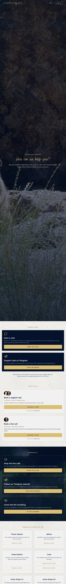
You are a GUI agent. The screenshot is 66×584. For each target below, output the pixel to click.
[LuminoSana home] (12, 3)
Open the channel (33, 491)
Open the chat (33, 347)
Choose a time (33, 407)
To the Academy (33, 511)
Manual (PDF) (17, 543)
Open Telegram (33, 367)
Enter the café (33, 470)
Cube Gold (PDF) (49, 568)
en (50, 3)
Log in (59, 3)
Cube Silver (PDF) (49, 563)
